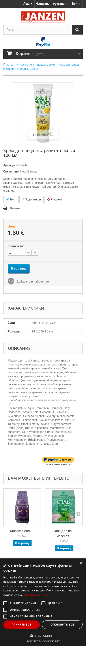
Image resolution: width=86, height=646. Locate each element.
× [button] (81, 563)
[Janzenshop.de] (43, 16)
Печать (15, 208)
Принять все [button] (21, 624)
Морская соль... (22, 531)
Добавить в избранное (32, 281)
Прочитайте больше (38, 595)
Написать (42, 3)
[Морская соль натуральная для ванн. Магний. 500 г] (22, 507)
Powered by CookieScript (43, 641)
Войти (76, 3)
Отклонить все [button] (62, 624)
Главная (8, 64)
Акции (27, 3)
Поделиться (32, 199)
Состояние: (11, 171)
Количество (16, 246)
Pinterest (56, 199)
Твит (12, 199)
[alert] (43, 602)
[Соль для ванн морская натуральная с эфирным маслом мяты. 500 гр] (64, 507)
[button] (43, 635)
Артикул (9, 165)
